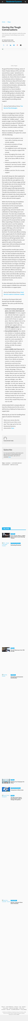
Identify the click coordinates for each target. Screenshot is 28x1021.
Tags (20, 1006)
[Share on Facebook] (7, 45)
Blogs (9, 22)
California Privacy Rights (13, 1008)
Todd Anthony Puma (8, 40)
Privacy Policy (5, 1008)
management (5, 464)
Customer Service (17, 463)
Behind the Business (15, 543)
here (10, 457)
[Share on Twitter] (3, 45)
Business (8, 463)
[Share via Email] (20, 45)
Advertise (23, 1006)
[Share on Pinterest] (17, 45)
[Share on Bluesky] (14, 45)
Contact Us (16, 1006)
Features (13, 674)
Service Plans (14, 464)
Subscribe (8, 1009)
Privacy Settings (24, 1009)
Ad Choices (3, 1009)
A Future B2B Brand (9, 1006)
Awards (12, 533)
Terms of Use (21, 1008)
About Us (3, 1006)
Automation (13, 900)
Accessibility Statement (15, 1009)
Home (3, 22)
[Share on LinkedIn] (10, 45)
